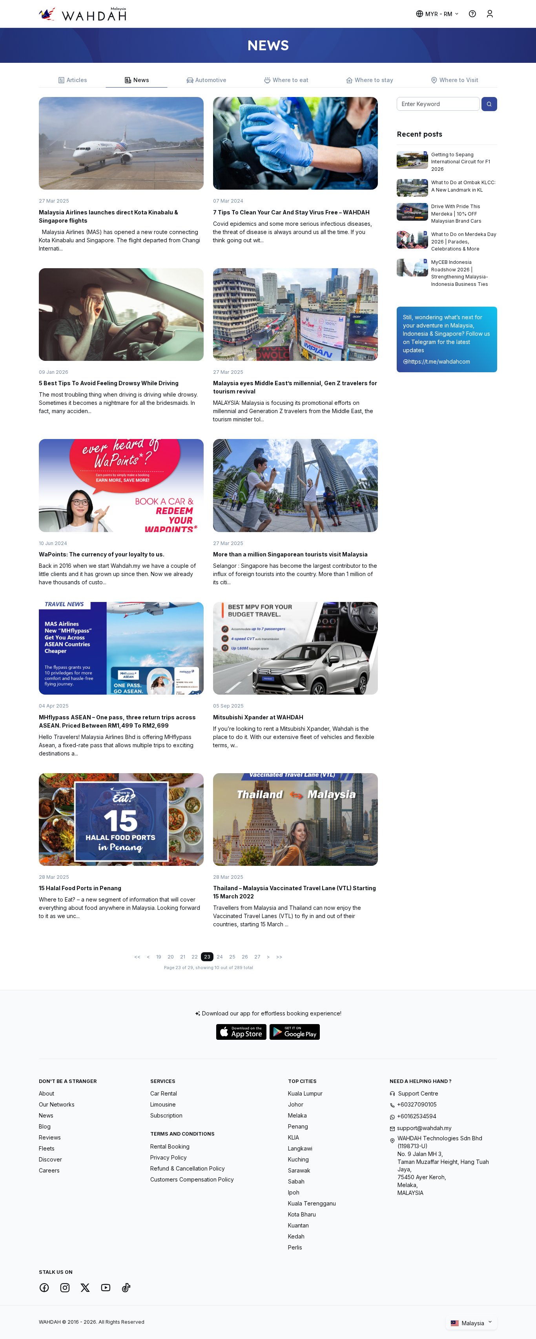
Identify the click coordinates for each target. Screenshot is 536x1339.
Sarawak (299, 1170)
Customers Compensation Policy (192, 1179)
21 (182, 957)
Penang (298, 1126)
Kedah (296, 1236)
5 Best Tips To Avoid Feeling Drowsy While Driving (109, 383)
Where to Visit (458, 80)
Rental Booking (170, 1146)
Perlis (295, 1247)
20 (171, 957)
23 (207, 957)
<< (137, 957)
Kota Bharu (302, 1214)
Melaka (297, 1115)
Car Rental (163, 1093)
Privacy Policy (168, 1157)
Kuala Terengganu (312, 1203)
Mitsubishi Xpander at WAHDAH (258, 717)
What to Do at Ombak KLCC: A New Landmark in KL (463, 185)
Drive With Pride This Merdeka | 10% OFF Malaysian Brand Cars (456, 213)
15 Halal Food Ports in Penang (80, 888)
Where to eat (290, 80)
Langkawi (300, 1148)
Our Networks (57, 1104)
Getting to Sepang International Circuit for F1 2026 (460, 162)
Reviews (50, 1137)
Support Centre (418, 1093)
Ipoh (293, 1192)
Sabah (296, 1181)
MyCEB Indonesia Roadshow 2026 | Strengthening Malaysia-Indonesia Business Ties (459, 273)
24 (220, 957)
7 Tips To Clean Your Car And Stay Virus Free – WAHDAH (291, 212)
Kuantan (298, 1225)
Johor (295, 1104)
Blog (45, 1126)
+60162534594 (416, 1116)
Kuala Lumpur (305, 1093)
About (46, 1093)
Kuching (298, 1159)
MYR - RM (438, 14)
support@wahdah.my (424, 1128)
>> (279, 957)
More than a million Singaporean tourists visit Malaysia (290, 554)
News (141, 80)
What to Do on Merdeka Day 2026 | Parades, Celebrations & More (463, 241)
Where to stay (374, 80)
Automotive (210, 80)
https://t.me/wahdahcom (439, 361)
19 (158, 957)
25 (232, 957)
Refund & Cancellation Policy (187, 1168)
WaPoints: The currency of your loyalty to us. (101, 554)
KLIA (293, 1137)
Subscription (166, 1115)
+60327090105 (417, 1104)
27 (257, 957)
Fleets (47, 1148)
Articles (77, 80)
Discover (50, 1159)
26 (245, 957)
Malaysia (474, 1322)
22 (194, 957)
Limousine (163, 1104)
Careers (49, 1170)
